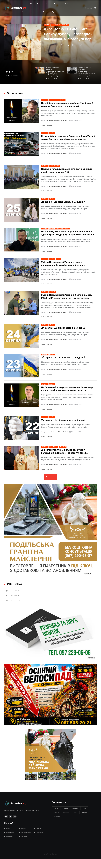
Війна (32, 4)
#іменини (75, 808)
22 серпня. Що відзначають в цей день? (63, 420)
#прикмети (57, 816)
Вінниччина (58, 4)
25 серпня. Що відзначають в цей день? (63, 202)
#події (84, 808)
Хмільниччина (70, 4)
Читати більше (46, 125)
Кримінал (36, 12)
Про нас (55, 12)
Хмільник (46, 12)
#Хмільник (66, 812)
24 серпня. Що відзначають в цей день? (63, 328)
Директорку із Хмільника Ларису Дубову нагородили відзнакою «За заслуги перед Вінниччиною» (55, 74)
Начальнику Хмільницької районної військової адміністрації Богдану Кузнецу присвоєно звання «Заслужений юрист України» (70, 43)
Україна (48, 4)
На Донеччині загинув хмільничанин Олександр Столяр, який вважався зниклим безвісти (67, 389)
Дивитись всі (50, 477)
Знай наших (26, 12)
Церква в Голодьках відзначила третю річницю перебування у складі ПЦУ (66, 170)
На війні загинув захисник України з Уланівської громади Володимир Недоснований (67, 105)
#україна (56, 812)
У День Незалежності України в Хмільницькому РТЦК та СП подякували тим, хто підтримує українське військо (66, 297)
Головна (25, 4)
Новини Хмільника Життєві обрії (56, 120)
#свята (56, 808)
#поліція (84, 812)
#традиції (65, 808)
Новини (40, 4)
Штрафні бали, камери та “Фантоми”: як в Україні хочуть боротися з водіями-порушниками (68, 137)
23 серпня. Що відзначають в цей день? (63, 357)
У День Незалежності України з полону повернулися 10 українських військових (63, 263)
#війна (76, 812)
